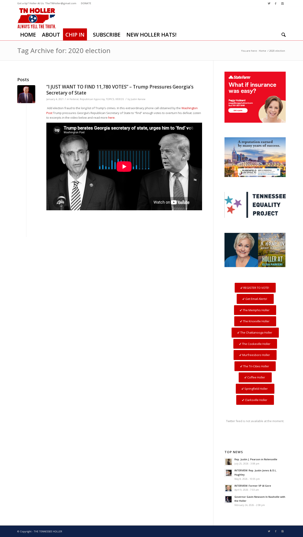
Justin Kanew (138, 99)
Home (262, 50)
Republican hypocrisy (92, 99)
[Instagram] (282, 3)
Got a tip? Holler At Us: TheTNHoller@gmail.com (46, 3)
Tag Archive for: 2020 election (63, 50)
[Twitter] (269, 3)
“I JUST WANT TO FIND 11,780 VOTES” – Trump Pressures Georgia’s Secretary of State (119, 90)
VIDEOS (119, 99)
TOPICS (110, 99)
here (111, 118)
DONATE (86, 3)
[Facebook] (275, 3)
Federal (74, 99)
